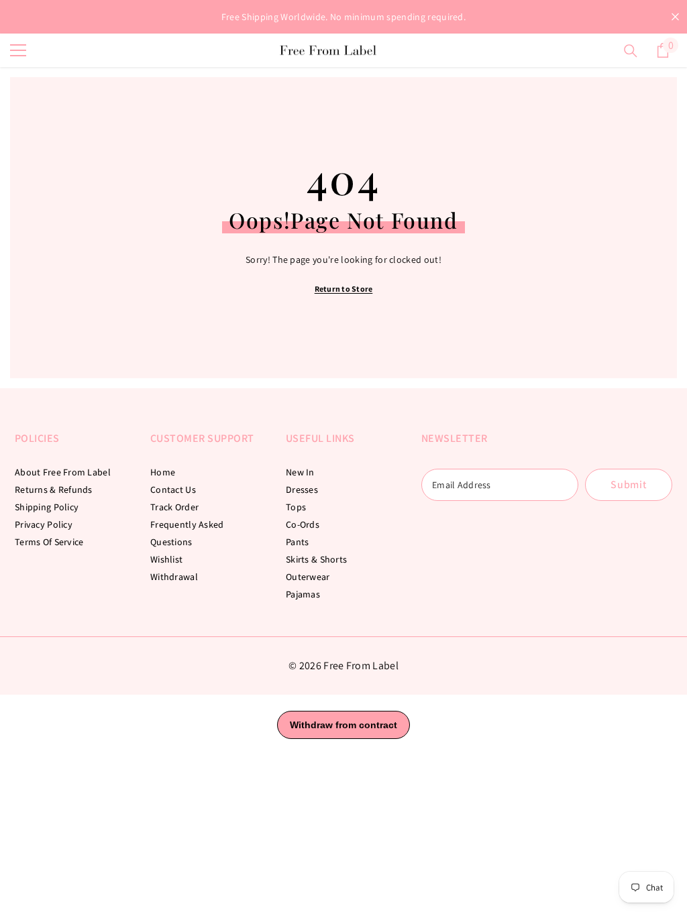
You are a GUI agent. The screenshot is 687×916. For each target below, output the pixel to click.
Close (675, 17)
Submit (629, 484)
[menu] (18, 50)
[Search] (631, 51)
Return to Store (344, 289)
